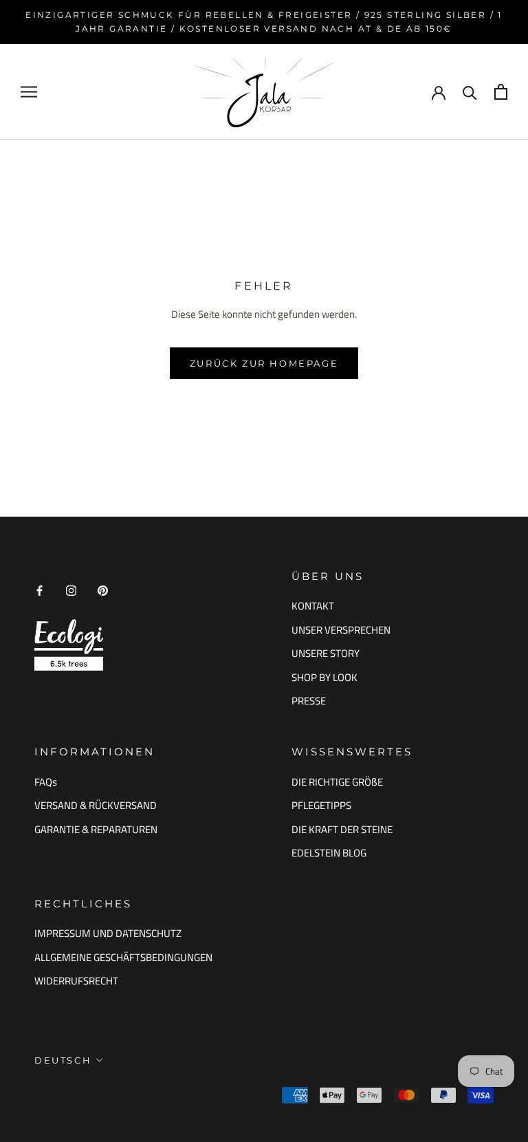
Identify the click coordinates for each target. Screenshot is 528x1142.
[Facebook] (39, 590)
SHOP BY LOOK (325, 677)
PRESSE (309, 701)
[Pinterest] (103, 590)
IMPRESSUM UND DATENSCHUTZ (108, 933)
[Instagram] (71, 590)
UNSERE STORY (326, 653)
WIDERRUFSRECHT (76, 981)
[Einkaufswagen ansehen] (500, 92)
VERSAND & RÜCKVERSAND (95, 805)
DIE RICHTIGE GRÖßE (337, 782)
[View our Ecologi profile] (68, 645)
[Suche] (470, 92)
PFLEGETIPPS (321, 805)
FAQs (45, 782)
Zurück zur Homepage (264, 363)
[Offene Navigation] (29, 91)
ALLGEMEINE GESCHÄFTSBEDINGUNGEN (123, 957)
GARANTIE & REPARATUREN (95, 829)
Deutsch (62, 1060)
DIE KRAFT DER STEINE (342, 829)
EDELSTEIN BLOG (329, 853)
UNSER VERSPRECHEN (341, 630)
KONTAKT (313, 606)
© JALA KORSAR (79, 1096)
